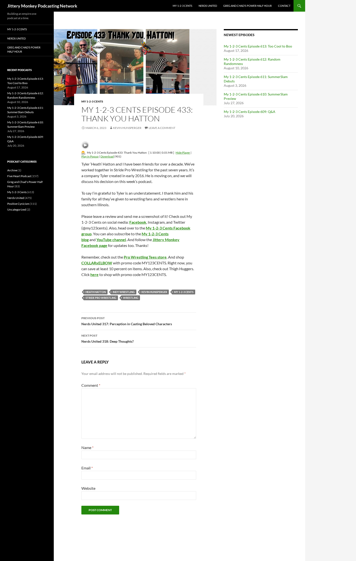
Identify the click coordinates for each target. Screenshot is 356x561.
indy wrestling (124, 291)
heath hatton (95, 291)
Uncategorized (16, 209)
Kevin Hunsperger (127, 128)
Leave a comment (162, 128)
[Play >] (85, 145)
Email (87, 468)
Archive (12, 170)
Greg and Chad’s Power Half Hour (247, 5)
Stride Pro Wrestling (100, 297)
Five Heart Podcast (19, 176)
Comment (90, 385)
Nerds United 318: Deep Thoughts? (107, 338)
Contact (284, 5)
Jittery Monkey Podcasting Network (42, 5)
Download (107, 156)
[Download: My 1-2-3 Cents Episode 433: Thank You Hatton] (83, 152)
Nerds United (208, 5)
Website (88, 488)
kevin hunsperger (154, 291)
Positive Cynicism (18, 203)
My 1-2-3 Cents (182, 5)
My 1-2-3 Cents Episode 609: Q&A (249, 112)
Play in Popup (90, 156)
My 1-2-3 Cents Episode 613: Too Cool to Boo (258, 46)
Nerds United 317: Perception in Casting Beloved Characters (126, 321)
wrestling (130, 297)
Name (87, 447)
